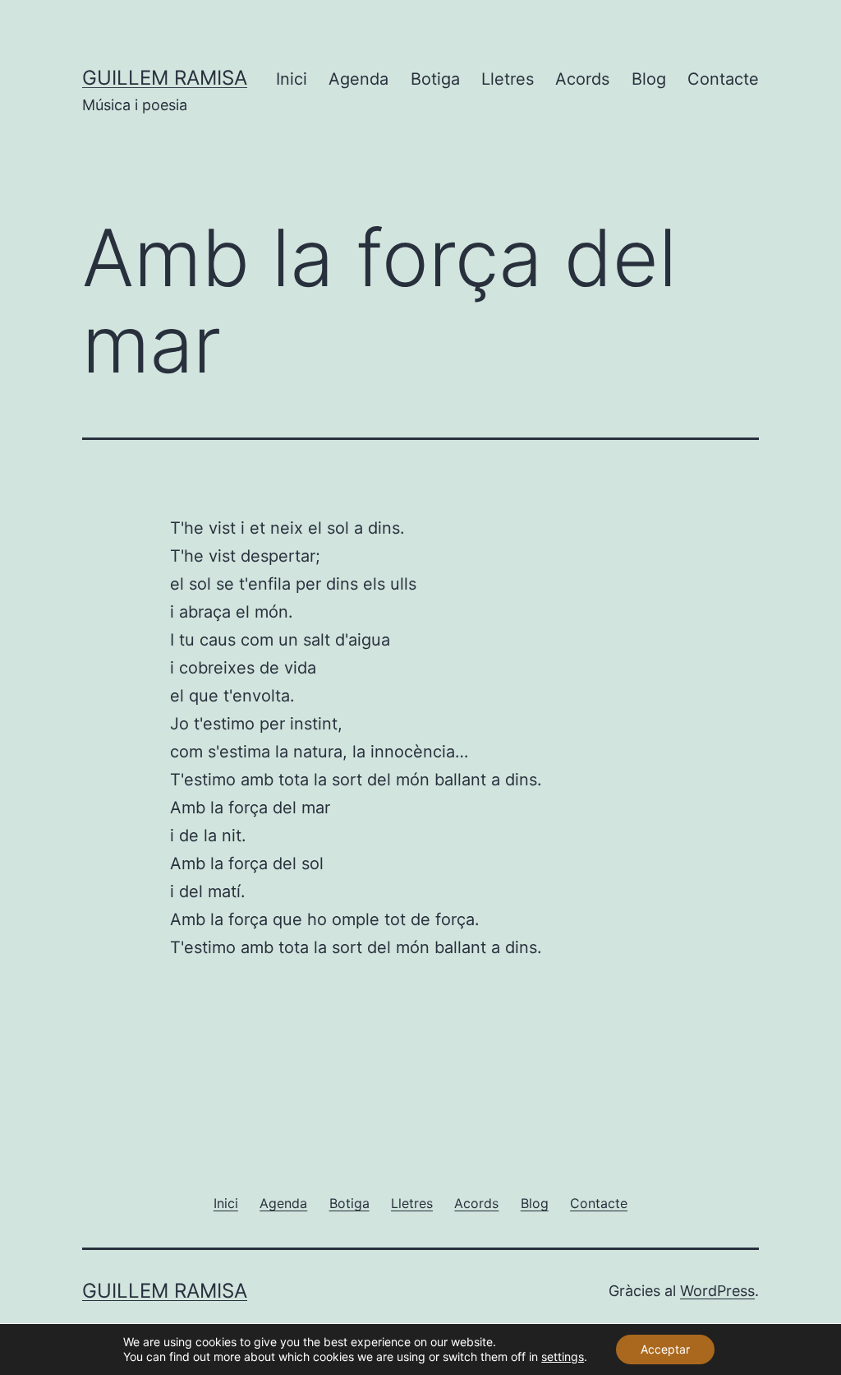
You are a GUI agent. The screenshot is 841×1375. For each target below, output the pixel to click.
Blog (649, 79)
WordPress (717, 1290)
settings (562, 1356)
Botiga (435, 79)
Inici (291, 79)
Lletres (507, 79)
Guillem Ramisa (164, 78)
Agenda (358, 79)
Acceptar (665, 1349)
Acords (582, 79)
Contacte (723, 79)
